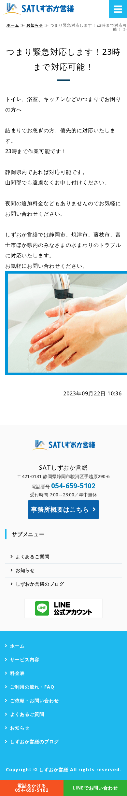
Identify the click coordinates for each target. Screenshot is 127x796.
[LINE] (63, 608)
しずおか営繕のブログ (40, 584)
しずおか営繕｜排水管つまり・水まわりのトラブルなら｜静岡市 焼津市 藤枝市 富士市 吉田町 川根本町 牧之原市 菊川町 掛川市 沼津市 (40, 9)
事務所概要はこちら (60, 509)
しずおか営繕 (53, 769)
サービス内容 (24, 659)
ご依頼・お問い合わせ (34, 700)
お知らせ (34, 25)
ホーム (13, 25)
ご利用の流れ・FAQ (32, 687)
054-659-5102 (73, 485)
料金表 (17, 673)
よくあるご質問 (33, 556)
